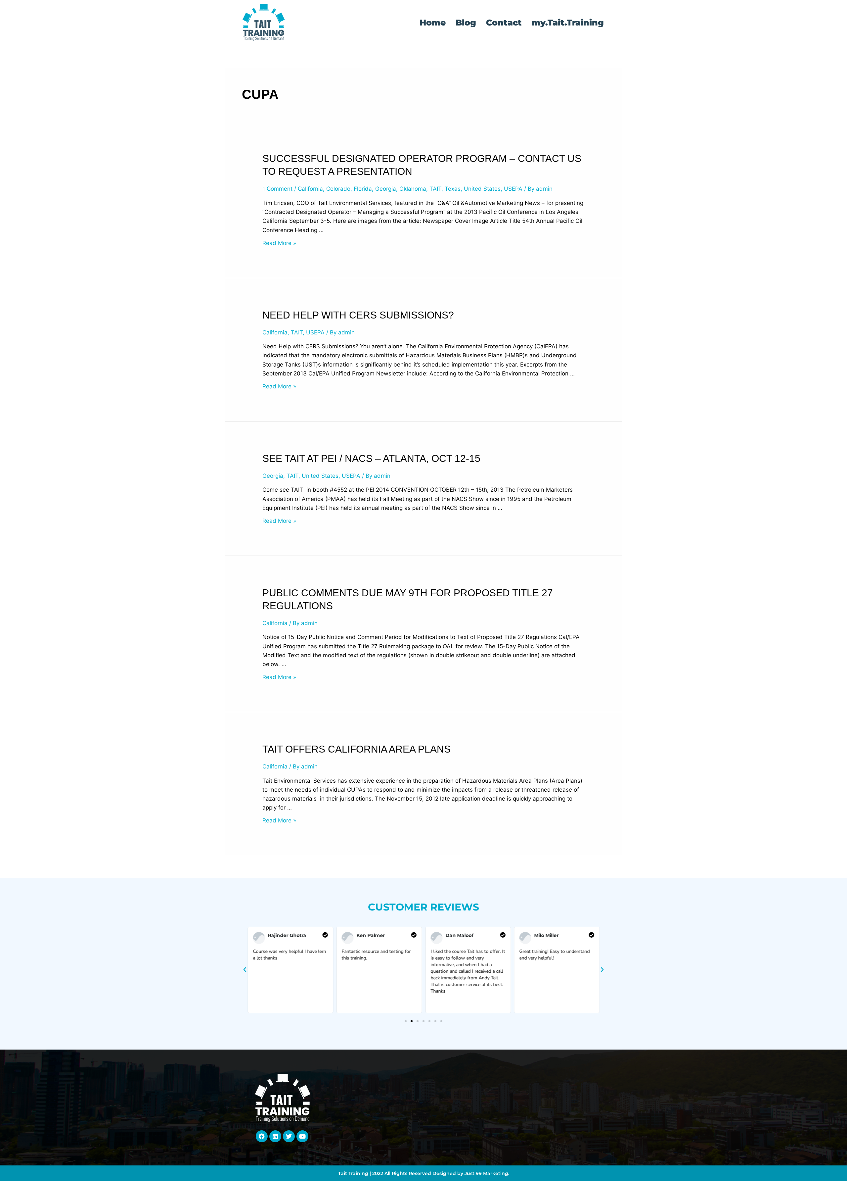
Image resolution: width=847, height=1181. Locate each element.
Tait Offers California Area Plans (356, 749)
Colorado (338, 188)
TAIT (435, 188)
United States (482, 188)
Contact (504, 22)
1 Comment (277, 188)
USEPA (513, 188)
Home (433, 22)
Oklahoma (412, 188)
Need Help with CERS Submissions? (358, 315)
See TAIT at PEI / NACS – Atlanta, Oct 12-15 (371, 458)
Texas (453, 188)
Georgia (385, 188)
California (310, 188)
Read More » (279, 243)
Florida (363, 188)
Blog (466, 22)
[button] (245, 969)
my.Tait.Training (568, 22)
